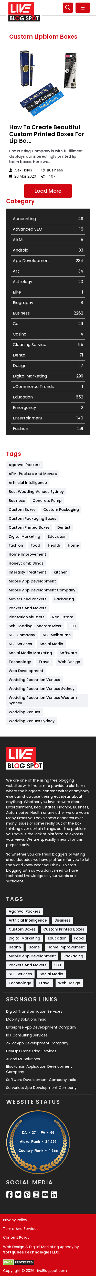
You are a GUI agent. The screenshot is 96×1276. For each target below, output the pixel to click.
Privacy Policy (15, 1220)
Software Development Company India (41, 1079)
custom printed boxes (29, 527)
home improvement (27, 554)
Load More (48, 190)
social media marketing (30, 652)
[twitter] (18, 1194)
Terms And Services (20, 1228)
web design (69, 661)
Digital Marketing (24, 536)
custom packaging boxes (32, 518)
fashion (16, 545)
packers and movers (28, 608)
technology (20, 661)
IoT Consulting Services (27, 1035)
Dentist (63, 527)
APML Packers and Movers (33, 473)
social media (51, 643)
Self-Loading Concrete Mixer (35, 626)
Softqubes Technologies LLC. (31, 1252)
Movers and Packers (28, 599)
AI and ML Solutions (23, 1059)
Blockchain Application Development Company (39, 1069)
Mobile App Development (32, 581)
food (35, 545)
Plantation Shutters (27, 617)
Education (57, 536)
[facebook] (9, 1194)
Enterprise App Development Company (41, 1027)
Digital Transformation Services (34, 1011)
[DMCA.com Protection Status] (18, 1262)
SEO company (22, 634)
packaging (64, 599)
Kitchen (61, 572)
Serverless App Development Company (41, 1087)
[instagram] (36, 1194)
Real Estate (62, 617)
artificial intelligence (28, 482)
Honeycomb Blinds (26, 563)
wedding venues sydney (32, 720)
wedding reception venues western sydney (43, 700)
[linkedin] (54, 1194)
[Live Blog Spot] (24, 12)
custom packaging (61, 509)
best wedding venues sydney (36, 491)
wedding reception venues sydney (41, 688)
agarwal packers (24, 464)
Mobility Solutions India (26, 1019)
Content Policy (16, 1237)
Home (73, 545)
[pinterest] (27, 1194)
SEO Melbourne (57, 634)
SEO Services (20, 643)
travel (44, 661)
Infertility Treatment (27, 572)
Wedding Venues (24, 712)
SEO (72, 626)
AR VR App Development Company (37, 1043)
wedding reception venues (34, 679)
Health (54, 545)
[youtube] (45, 1194)
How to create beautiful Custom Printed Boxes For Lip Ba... (46, 134)
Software (68, 652)
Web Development (26, 670)
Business (55, 170)
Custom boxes (22, 509)
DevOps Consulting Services (31, 1051)
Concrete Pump (47, 500)
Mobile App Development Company (42, 590)
